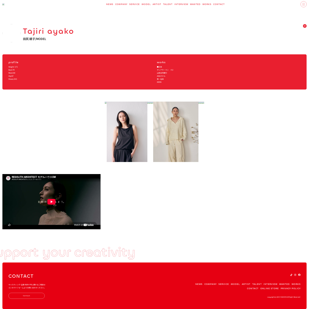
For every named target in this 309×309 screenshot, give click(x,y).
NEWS (109, 4)
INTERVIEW (181, 4)
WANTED (195, 4)
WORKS (206, 4)
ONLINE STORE (269, 288)
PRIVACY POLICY (291, 288)
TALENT (168, 4)
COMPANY (121, 4)
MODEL (146, 4)
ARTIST (157, 4)
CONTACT (219, 4)
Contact (26, 296)
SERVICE (134, 4)
